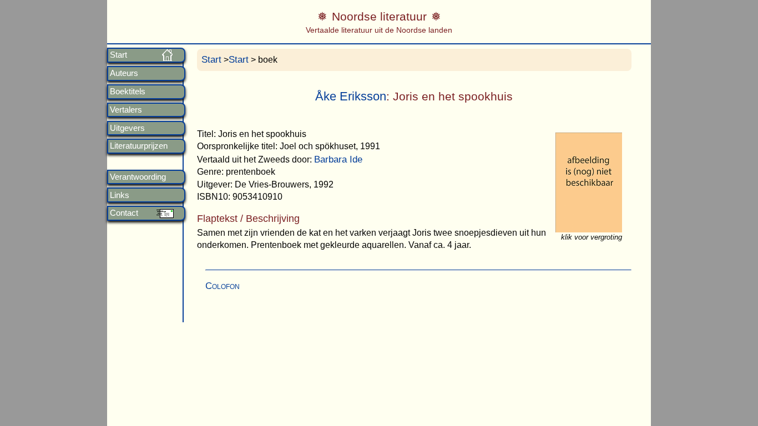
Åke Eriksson (350, 96)
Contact (124, 213)
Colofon (222, 286)
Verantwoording (138, 177)
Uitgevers (127, 128)
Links (119, 195)
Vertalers (126, 109)
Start (118, 54)
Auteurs (124, 73)
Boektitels (127, 91)
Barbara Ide (338, 159)
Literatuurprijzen (139, 145)
